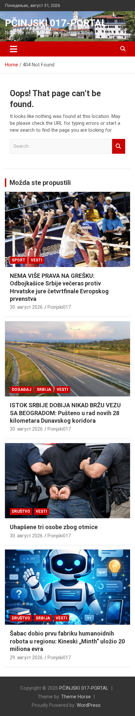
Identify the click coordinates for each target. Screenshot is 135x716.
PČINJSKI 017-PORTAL (55, 23)
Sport (18, 260)
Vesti (36, 260)
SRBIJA (44, 389)
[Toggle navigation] (13, 48)
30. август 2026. (27, 307)
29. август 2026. (27, 657)
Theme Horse (76, 697)
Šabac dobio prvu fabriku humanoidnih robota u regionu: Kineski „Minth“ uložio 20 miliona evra (67, 641)
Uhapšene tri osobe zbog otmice (54, 527)
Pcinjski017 (59, 307)
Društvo (21, 511)
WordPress (89, 705)
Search (118, 146)
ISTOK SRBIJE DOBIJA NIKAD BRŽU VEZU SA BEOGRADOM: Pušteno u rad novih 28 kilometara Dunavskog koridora (65, 413)
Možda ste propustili (40, 183)
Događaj (21, 389)
